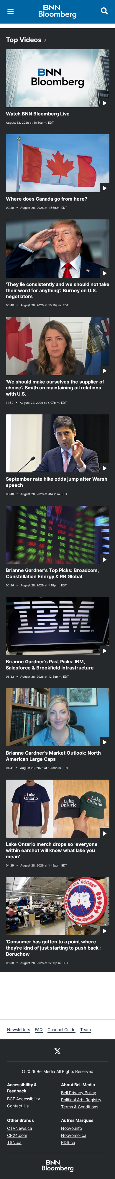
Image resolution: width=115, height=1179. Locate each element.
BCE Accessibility (23, 1098)
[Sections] (11, 11)
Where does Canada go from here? (46, 199)
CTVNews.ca (19, 1128)
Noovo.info (71, 1128)
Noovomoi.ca (73, 1135)
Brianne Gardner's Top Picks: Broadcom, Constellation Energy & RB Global (52, 573)
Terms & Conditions (79, 1106)
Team (85, 1029)
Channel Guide (61, 1029)
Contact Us (18, 1105)
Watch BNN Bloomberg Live (38, 114)
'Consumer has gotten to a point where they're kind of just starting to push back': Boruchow (53, 948)
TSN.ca (14, 1142)
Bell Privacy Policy (78, 1092)
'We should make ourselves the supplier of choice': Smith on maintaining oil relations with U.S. (55, 388)
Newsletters (18, 1029)
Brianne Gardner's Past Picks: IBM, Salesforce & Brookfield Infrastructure (50, 665)
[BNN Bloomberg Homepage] (58, 12)
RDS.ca (68, 1142)
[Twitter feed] (57, 1050)
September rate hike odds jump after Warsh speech (56, 482)
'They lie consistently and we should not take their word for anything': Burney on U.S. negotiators (57, 290)
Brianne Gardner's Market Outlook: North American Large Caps (53, 756)
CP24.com (17, 1135)
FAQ (39, 1029)
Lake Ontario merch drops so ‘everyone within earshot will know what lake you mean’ (52, 850)
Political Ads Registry (81, 1099)
